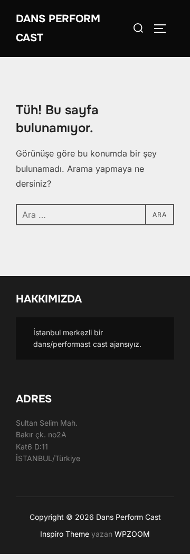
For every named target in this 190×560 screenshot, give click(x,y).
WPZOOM (132, 533)
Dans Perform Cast (58, 28)
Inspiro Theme (64, 533)
